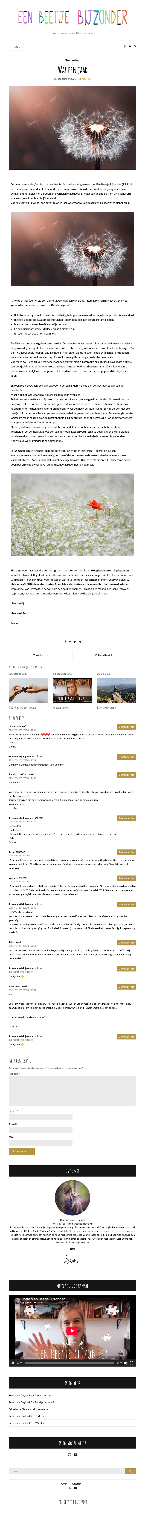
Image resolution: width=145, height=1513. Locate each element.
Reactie (14, 1073)
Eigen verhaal (72, 60)
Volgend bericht (104, 654)
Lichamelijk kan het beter (106, 707)
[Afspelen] (13, 1363)
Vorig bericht (40, 654)
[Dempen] (126, 1363)
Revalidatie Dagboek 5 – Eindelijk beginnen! (31, 1402)
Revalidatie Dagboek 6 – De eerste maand (30, 1395)
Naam (13, 1111)
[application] (72, 1331)
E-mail (13, 1124)
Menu (17, 47)
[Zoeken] (130, 1471)
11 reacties (84, 78)
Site (11, 1137)
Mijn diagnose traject (61, 707)
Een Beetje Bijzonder (72, 1501)
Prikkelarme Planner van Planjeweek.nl (28, 1409)
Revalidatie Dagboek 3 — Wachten (26, 1423)
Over (64, 1483)
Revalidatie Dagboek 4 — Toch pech (27, 1416)
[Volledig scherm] (131, 1363)
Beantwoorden (126, 726)
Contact (76, 1483)
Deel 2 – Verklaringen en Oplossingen (22, 707)
